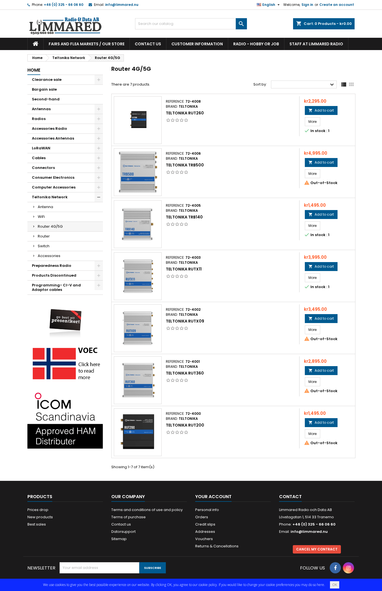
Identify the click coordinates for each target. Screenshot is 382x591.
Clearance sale (47, 79)
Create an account (336, 4)
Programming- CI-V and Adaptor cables (56, 287)
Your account (213, 496)
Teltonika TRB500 (185, 165)
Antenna (45, 206)
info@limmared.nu (121, 4)
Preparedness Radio (51, 265)
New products (40, 517)
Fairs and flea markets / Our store (86, 44)
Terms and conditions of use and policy (147, 509)
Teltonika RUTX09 (185, 321)
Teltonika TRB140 (184, 217)
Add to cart (321, 110)
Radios (39, 118)
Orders (201, 517)
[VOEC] (65, 363)
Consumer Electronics (53, 177)
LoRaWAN (41, 148)
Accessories (49, 255)
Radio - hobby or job (256, 44)
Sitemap (119, 538)
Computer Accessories (54, 187)
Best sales (36, 524)
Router (44, 236)
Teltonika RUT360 (185, 373)
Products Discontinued (54, 275)
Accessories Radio (49, 128)
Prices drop (37, 509)
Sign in (307, 4)
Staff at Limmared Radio (316, 44)
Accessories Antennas (53, 138)
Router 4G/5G (50, 226)
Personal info (207, 509)
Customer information (197, 44)
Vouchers (204, 538)
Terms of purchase (128, 517)
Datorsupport (123, 531)
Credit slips (205, 524)
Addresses (205, 531)
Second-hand (46, 99)
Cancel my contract (317, 549)
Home (33, 70)
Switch (43, 246)
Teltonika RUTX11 (184, 269)
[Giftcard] (65, 319)
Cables (39, 158)
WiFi (41, 216)
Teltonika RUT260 (185, 113)
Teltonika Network (50, 197)
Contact (290, 496)
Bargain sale (44, 89)
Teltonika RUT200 (185, 425)
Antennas (41, 109)
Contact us (148, 44)
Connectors (43, 167)
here (320, 584)
